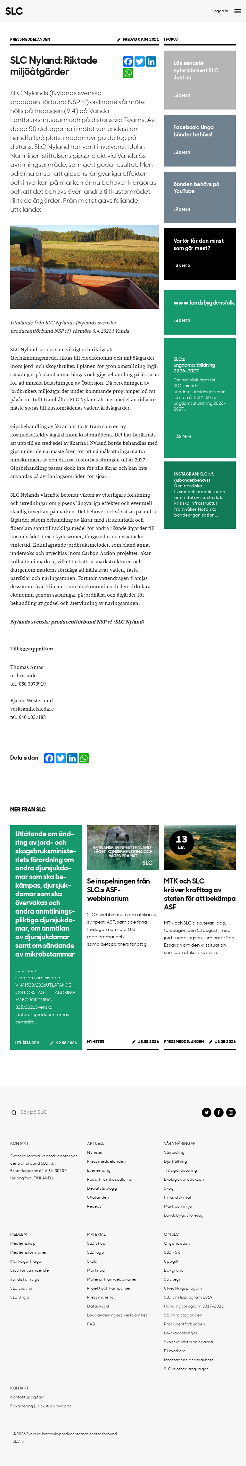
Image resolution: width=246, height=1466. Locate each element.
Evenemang (99, 1171)
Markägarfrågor (26, 1262)
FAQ (91, 1324)
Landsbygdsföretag (184, 1216)
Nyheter (95, 1042)
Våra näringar (180, 1144)
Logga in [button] (220, 11)
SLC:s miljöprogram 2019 (188, 1297)
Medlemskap (23, 1244)
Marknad (96, 1271)
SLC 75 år (173, 1253)
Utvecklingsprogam (183, 1289)
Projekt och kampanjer (109, 1289)
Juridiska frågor (25, 1280)
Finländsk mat (178, 1198)
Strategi (172, 1280)
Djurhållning (175, 1162)
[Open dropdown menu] (237, 11)
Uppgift (171, 1262)
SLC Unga (19, 1297)
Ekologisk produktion (184, 1180)
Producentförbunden (184, 1324)
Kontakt (19, 1144)
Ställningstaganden (183, 1315)
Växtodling (174, 1153)
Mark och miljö (178, 1207)
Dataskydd (98, 1306)
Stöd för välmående (29, 1271)
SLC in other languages (186, 1369)
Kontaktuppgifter (27, 1397)
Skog (169, 1189)
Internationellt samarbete (189, 1360)
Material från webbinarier (112, 1280)
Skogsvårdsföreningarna (188, 1342)
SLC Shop (96, 1244)
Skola (92, 1262)
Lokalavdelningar (181, 1333)
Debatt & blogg (102, 1189)
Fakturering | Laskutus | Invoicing (41, 1406)
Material (96, 1235)
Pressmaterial (101, 1297)
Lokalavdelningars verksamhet (117, 1315)
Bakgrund (174, 1271)
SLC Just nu (21, 1289)
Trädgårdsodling (180, 1171)
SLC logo (95, 1253)
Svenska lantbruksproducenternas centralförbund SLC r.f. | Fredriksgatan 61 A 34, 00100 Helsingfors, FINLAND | (44, 1167)
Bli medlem (174, 1351)
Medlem (18, 1235)
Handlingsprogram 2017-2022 (194, 1306)
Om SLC (171, 1235)
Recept (94, 1207)
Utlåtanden (27, 1043)
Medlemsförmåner (28, 1253)
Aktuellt (96, 1144)
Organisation (177, 1244)
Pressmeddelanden (30, 40)
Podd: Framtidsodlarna (110, 1180)
